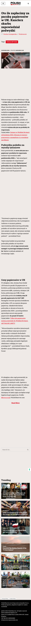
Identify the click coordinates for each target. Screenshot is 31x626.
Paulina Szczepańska (10, 34)
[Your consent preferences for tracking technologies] (29, 469)
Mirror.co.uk (5, 398)
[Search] (28, 3)
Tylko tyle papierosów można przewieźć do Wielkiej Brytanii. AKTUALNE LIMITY (14, 320)
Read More (15, 403)
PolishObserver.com (6, 603)
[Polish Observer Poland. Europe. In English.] (16, 3)
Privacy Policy (5, 598)
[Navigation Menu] (3, 3)
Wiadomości (23, 34)
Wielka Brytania (12, 42)
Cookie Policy (13, 598)
